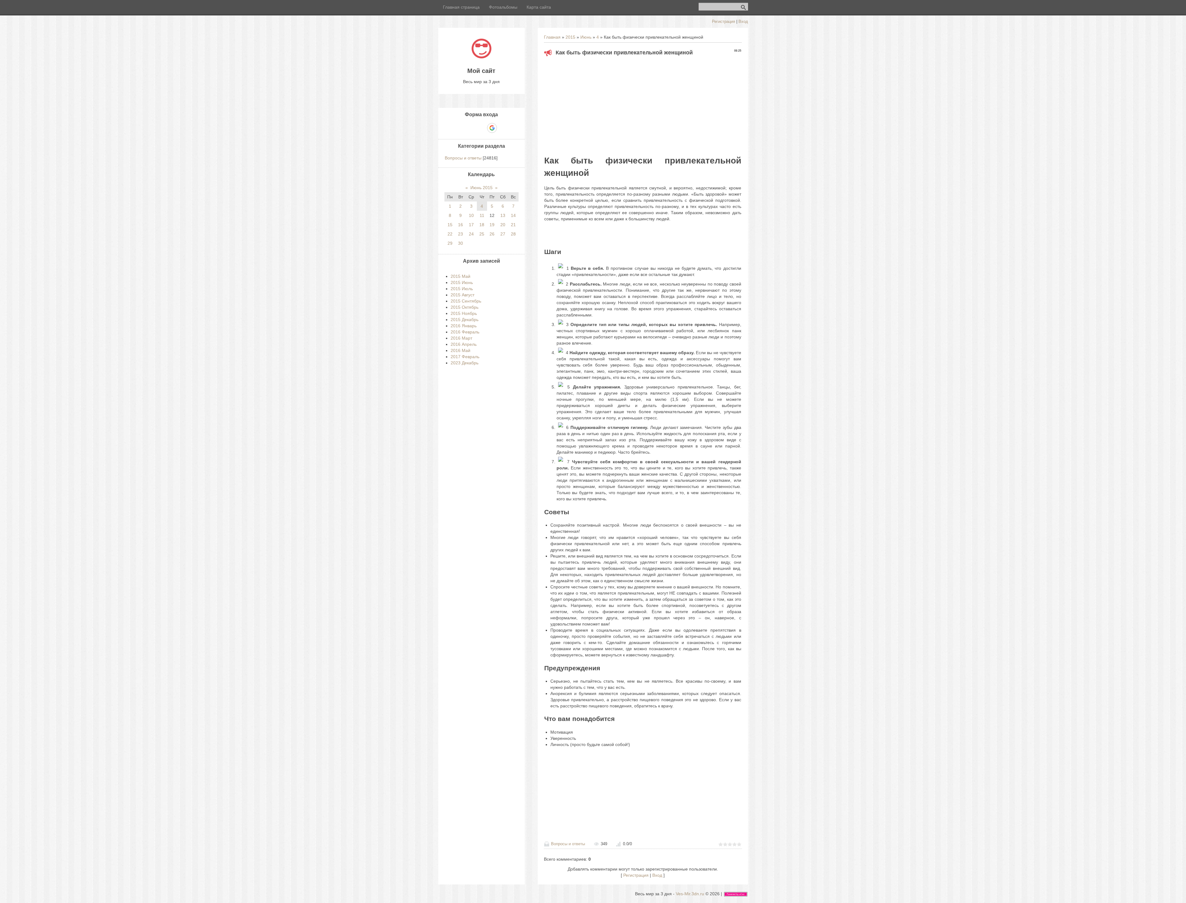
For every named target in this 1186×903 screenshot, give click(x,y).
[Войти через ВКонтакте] (470, 128)
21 (513, 224)
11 (482, 215)
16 (460, 224)
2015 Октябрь (464, 307)
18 (481, 224)
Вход (743, 21)
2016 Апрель (464, 344)
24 (471, 233)
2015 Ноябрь (464, 313)
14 (513, 215)
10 (471, 215)
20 (502, 224)
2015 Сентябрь (466, 301)
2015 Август (462, 294)
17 (471, 224)
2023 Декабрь (464, 362)
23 (460, 233)
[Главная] (481, 56)
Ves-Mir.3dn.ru (690, 893)
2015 (570, 37)
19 (492, 224)
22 (450, 233)
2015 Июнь (462, 282)
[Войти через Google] (492, 128)
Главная (552, 37)
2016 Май (460, 350)
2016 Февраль (465, 331)
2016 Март (461, 338)
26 (492, 233)
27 (502, 233)
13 (502, 215)
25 (481, 233)
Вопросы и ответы (568, 844)
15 (450, 224)
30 (460, 243)
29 (450, 243)
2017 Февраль (465, 356)
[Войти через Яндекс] (481, 128)
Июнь (585, 37)
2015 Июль (462, 288)
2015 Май (460, 276)
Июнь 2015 (481, 187)
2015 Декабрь (464, 319)
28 (513, 233)
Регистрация (723, 21)
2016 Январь (464, 325)
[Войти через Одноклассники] (502, 128)
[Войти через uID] (460, 128)
